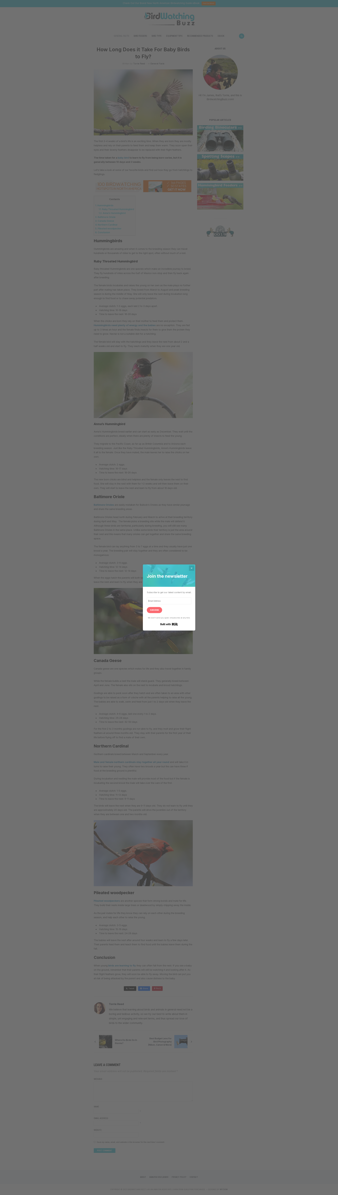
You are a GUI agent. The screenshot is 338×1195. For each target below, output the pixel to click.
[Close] (191, 568)
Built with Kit (169, 624)
